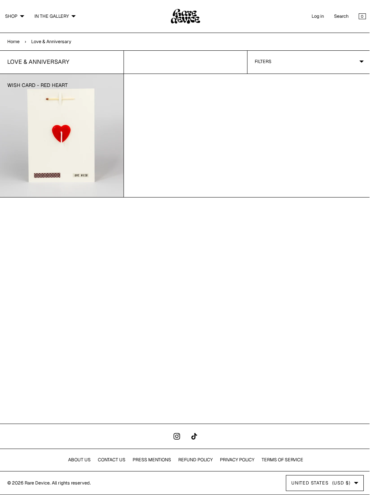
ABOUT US (76, 460)
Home (13, 41)
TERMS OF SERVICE (279, 460)
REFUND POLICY (192, 460)
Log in (312, 16)
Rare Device (37, 483)
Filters (259, 61)
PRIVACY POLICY (234, 460)
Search (336, 16)
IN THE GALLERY (51, 16)
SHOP (11, 16)
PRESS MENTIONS (149, 460)
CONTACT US (108, 460)
